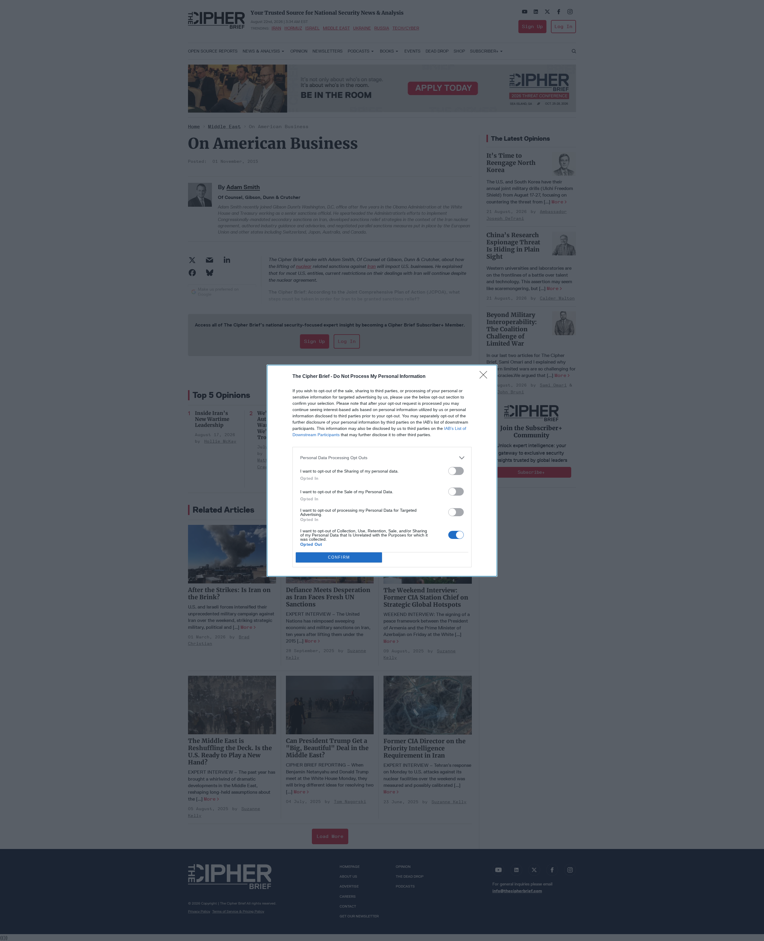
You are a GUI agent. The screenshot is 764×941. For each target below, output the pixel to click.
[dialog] (382, 470)
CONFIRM (339, 557)
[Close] (485, 376)
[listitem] (382, 458)
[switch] (456, 471)
